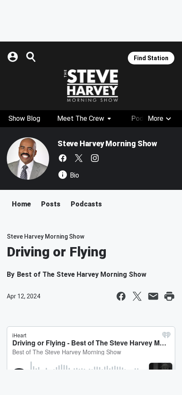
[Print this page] (169, 296)
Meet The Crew (80, 118)
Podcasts (86, 204)
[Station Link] (91, 86)
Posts (51, 204)
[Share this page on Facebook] (121, 296)
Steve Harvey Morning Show (107, 143)
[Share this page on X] (137, 296)
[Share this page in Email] (153, 296)
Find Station (151, 58)
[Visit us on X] (79, 158)
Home (21, 204)
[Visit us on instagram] (95, 158)
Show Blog (24, 118)
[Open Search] (31, 57)
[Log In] (13, 57)
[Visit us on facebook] (63, 158)
